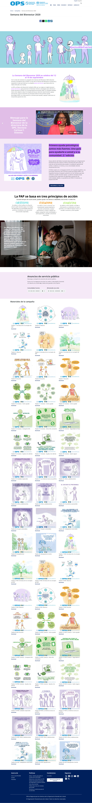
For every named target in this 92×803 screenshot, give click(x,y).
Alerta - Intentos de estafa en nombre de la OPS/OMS (36, 776)
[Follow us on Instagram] (72, 776)
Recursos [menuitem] (63, 5)
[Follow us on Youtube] (75, 776)
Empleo (13, 777)
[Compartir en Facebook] (41, 21)
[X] (66, 776)
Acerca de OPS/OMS (16, 776)
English (76, 0)
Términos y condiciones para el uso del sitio (36, 790)
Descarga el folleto (56, 185)
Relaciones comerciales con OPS (36, 779)
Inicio (11, 11)
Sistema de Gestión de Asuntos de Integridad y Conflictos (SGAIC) (37, 781)
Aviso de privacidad (33, 784)
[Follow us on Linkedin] (78, 776)
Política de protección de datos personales (36, 786)
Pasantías (13, 779)
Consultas (49, 776)
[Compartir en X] (43, 21)
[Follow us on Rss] (69, 779)
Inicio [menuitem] (50, 5)
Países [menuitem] (58, 5)
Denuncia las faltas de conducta (55, 780)
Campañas (17, 11)
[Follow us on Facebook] (69, 776)
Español (80, 0)
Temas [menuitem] (54, 5)
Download (13, 328)
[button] (51, 21)
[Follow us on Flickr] (66, 779)
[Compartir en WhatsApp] (46, 21)
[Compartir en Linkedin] (49, 21)
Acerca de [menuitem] (76, 5)
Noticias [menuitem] (70, 5)
